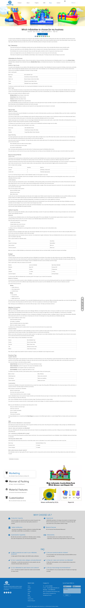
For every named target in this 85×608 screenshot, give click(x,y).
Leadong (53, 606)
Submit (66, 595)
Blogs (29, 595)
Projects (29, 591)
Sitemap (56, 606)
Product (29, 587)
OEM (29, 593)
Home (29, 586)
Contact (29, 597)
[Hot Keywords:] (72, 3)
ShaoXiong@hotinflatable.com (53, 587)
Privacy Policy (30, 598)
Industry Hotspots (31, 600)
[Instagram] (10, 592)
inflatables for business (14, 459)
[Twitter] (6, 592)
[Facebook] (4, 592)
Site (56, 31)
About (29, 589)
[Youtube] (8, 592)
